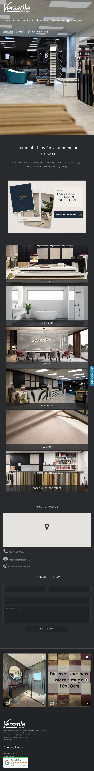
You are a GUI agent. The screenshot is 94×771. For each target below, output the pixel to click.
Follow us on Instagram (19, 566)
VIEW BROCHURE (91, 375)
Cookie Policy (28, 733)
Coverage (20, 733)
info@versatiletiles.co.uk (20, 559)
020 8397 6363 (16, 552)
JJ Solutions (12, 733)
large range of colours (62, 162)
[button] (47, 527)
